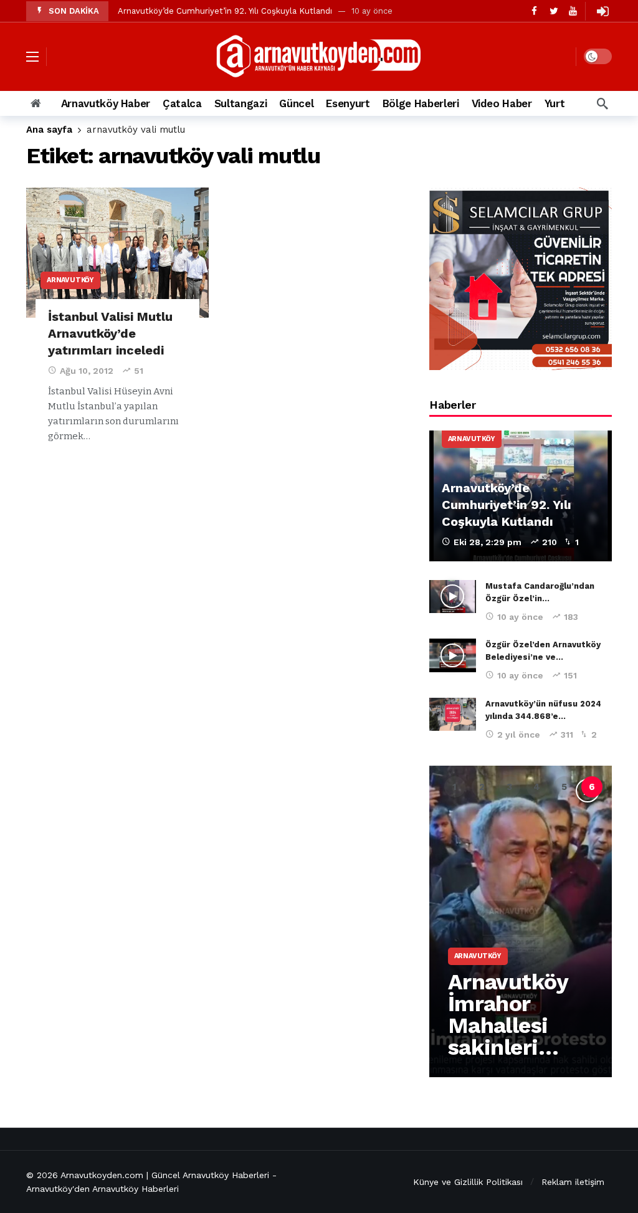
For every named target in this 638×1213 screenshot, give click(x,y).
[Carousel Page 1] (454, 786)
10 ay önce (520, 617)
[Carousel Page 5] (564, 786)
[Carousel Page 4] (537, 786)
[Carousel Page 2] (482, 786)
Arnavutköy (70, 280)
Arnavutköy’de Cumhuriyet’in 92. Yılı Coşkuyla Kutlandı (225, 11)
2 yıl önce (518, 735)
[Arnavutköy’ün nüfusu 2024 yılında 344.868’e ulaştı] (452, 714)
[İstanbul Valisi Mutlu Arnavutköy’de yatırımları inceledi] (117, 253)
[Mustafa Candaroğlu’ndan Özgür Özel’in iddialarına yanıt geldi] (452, 597)
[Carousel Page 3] (509, 786)
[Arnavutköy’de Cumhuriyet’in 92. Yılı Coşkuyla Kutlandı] (520, 495)
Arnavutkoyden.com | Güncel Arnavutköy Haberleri (164, 1175)
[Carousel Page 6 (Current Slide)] (591, 786)
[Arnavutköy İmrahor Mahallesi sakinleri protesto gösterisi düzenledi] (520, 921)
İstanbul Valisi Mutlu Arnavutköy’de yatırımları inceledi (110, 333)
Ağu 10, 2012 (86, 371)
